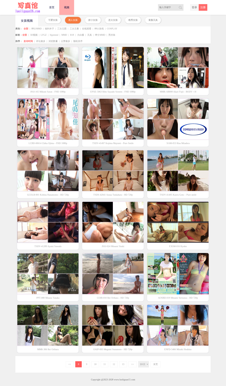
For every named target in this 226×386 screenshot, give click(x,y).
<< (69, 364)
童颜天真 (153, 20)
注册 (203, 7)
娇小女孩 (93, 20)
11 (104, 364)
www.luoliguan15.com (124, 379)
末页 (155, 364)
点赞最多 (65, 41)
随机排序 (78, 41)
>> (132, 364)
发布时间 (28, 41)
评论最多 (40, 41)
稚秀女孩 (133, 20)
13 (123, 364)
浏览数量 (53, 41)
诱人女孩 (73, 20)
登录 (194, 7)
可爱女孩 (53, 20)
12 (114, 364)
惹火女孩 (113, 20)
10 (95, 364)
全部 (26, 28)
